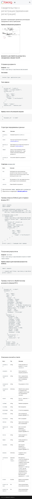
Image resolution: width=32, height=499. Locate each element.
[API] (7, 2)
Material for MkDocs (10, 497)
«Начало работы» (14, 141)
